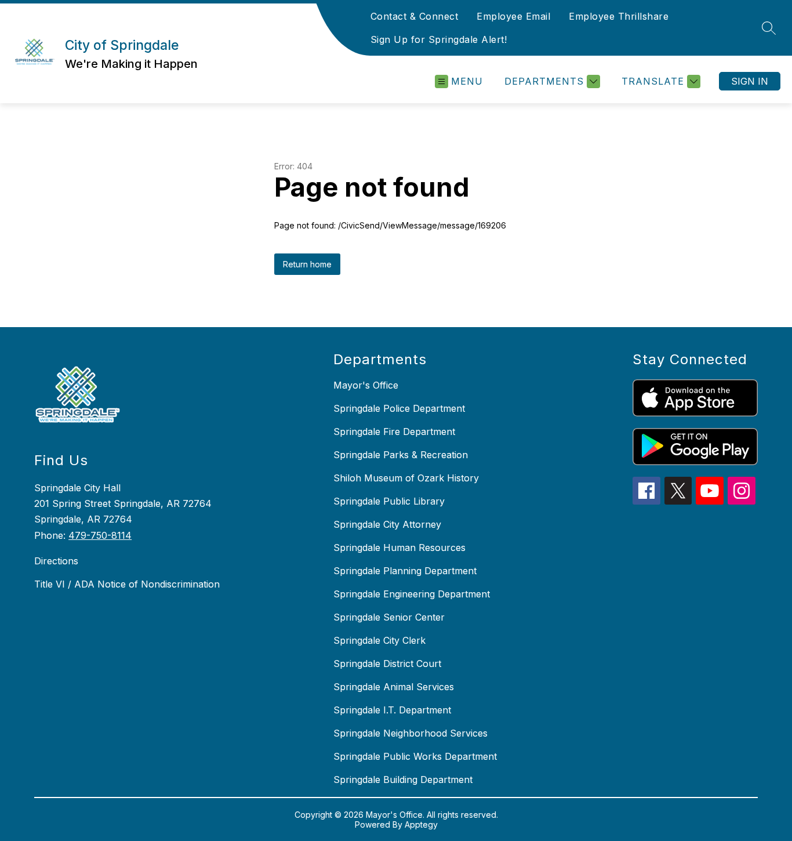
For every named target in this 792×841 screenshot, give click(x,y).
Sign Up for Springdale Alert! (438, 39)
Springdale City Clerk (379, 640)
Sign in (749, 81)
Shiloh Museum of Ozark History (406, 478)
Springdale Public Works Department (415, 756)
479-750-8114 (100, 535)
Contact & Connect (414, 16)
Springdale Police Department (399, 408)
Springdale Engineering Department (411, 594)
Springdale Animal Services (393, 687)
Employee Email (513, 16)
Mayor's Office (365, 385)
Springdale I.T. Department (392, 710)
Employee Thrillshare (619, 16)
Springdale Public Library (389, 501)
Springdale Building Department (403, 779)
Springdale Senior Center (389, 617)
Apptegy (421, 824)
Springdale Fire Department (394, 431)
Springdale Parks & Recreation (400, 455)
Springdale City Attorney (387, 524)
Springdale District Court (387, 663)
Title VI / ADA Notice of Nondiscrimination (127, 584)
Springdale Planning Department (405, 571)
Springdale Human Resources (399, 547)
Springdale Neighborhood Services (410, 733)
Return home (307, 264)
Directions (56, 561)
